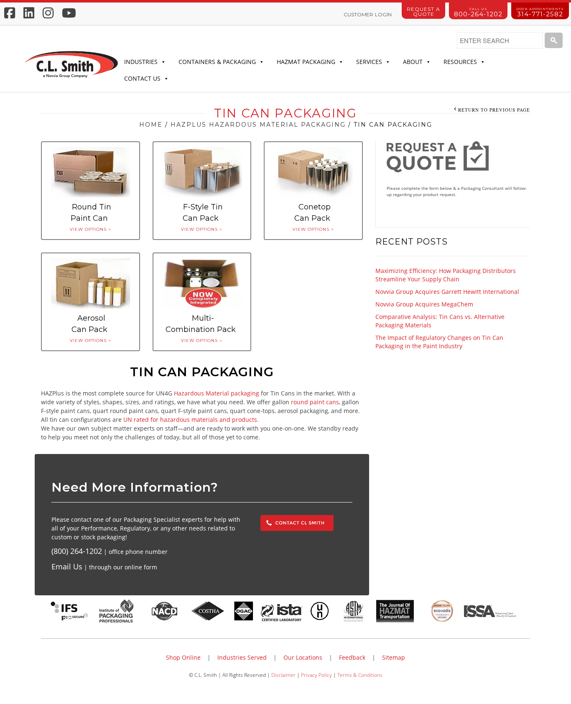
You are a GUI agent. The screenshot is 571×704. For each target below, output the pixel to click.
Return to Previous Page (494, 110)
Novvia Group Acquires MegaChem (424, 304)
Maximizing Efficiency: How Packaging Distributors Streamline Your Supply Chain (445, 275)
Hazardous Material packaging (216, 393)
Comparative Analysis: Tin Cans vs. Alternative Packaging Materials (440, 321)
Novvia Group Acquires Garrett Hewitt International (447, 292)
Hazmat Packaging (306, 62)
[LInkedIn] (28, 12)
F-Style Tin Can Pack (203, 212)
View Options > (90, 229)
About (413, 62)
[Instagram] (48, 12)
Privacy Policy (316, 674)
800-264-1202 (478, 12)
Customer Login (368, 14)
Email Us (66, 566)
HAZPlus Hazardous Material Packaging (258, 124)
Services (369, 62)
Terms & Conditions (359, 674)
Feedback (352, 657)
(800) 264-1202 (76, 551)
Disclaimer (283, 674)
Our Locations (302, 657)
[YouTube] (69, 12)
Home (151, 124)
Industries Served (242, 657)
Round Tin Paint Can (91, 212)
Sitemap (393, 657)
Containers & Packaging (217, 62)
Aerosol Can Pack (89, 324)
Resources (460, 62)
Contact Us (142, 78)
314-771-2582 (540, 12)
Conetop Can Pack (312, 212)
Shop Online (183, 657)
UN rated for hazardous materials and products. (191, 419)
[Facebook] (9, 12)
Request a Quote (423, 11)
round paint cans (315, 402)
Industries (141, 62)
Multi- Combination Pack (201, 324)
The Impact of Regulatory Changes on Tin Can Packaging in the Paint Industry (439, 342)
